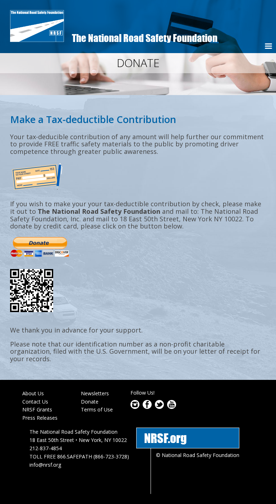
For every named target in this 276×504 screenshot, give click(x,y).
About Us (33, 393)
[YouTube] (171, 407)
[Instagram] (134, 407)
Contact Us (35, 401)
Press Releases (40, 417)
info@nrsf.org (45, 464)
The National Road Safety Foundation (144, 37)
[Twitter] (159, 407)
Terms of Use (97, 409)
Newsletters (95, 393)
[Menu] (268, 47)
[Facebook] (147, 407)
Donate (89, 401)
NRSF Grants (37, 409)
